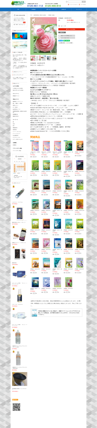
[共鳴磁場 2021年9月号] (46, 266)
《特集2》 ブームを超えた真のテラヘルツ (20, 63)
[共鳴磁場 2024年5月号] (35, 169)
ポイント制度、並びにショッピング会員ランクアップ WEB (20, 78)
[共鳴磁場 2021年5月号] (57, 286)
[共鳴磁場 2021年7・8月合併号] (57, 266)
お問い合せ (48, 9)
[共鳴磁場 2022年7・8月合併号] (57, 227)
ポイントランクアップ (18, 74)
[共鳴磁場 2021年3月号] (68, 286)
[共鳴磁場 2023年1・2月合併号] (57, 208)
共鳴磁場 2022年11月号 (79, 210)
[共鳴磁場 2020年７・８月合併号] (35, 286)
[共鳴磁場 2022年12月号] (68, 208)
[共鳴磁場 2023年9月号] (57, 188)
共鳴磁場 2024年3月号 (57, 171)
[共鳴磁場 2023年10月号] (46, 188)
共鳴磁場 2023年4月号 (45, 210)
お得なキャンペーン (17, 71)
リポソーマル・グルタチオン (17, 304)
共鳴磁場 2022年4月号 (45, 249)
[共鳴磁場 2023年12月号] (79, 169)
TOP (18, 9)
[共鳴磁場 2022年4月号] (46, 247)
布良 (14, 123)
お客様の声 (63, 9)
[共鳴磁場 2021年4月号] (68, 266)
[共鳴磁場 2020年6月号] (79, 266)
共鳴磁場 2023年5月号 (34, 210)
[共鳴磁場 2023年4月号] (46, 208)
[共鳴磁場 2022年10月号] (35, 227)
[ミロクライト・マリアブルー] (17, 200)
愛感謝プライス (16, 95)
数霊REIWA (14, 262)
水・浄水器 (15, 107)
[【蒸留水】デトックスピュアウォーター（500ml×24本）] (17, 365)
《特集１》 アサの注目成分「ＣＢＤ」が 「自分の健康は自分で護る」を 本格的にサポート (20, 67)
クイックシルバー (16, 133)
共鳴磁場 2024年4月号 (45, 171)
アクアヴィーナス (16, 137)
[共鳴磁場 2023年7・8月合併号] (68, 188)
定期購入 (15, 145)
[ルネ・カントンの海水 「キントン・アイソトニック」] (17, 322)
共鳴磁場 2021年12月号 (68, 249)
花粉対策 (15, 129)
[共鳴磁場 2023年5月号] (35, 208)
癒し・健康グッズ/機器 (17, 103)
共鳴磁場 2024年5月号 (34, 171)
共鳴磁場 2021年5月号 (57, 288)
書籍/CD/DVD (15, 116)
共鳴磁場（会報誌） (51, 15)
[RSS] (15, 399)
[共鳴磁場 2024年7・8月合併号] (68, 149)
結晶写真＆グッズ (16, 109)
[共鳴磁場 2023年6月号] (79, 188)
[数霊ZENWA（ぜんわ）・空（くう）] (17, 220)
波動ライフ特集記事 (17, 52)
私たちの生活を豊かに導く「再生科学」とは (20, 55)
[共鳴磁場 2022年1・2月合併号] (57, 247)
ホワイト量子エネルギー (18, 139)
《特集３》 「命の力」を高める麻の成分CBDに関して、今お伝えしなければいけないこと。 (20, 59)
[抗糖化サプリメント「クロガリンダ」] (17, 240)
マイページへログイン (74, 4)
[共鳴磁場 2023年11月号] (35, 188)
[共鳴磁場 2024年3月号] (57, 169)
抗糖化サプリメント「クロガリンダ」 (19, 242)
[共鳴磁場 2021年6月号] (46, 286)
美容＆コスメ (15, 105)
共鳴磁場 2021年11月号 (79, 249)
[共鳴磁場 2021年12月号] (68, 247)
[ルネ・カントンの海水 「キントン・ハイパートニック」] (17, 280)
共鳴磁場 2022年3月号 (34, 249)
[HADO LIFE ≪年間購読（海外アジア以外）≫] (57, 149)
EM (13, 125)
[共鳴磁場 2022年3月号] (35, 247)
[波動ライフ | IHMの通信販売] (18, 4)
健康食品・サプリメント (18, 101)
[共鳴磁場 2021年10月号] (35, 266)
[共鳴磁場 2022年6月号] (68, 227)
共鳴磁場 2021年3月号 (68, 288)
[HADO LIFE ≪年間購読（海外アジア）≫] (46, 149)
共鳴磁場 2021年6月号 (45, 288)
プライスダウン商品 (17, 150)
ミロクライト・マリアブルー (17, 202)
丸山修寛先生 (15, 135)
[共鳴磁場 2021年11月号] (79, 247)
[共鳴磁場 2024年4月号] (46, 169)
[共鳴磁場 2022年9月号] (46, 227)
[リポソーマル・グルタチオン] (17, 302)
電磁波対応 (15, 127)
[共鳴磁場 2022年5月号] (79, 227)
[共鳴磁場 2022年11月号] (79, 208)
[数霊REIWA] (17, 260)
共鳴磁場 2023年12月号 (79, 171)
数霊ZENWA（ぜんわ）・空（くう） (19, 222)
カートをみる (83, 4)
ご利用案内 (33, 9)
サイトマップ (79, 9)
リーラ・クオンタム (17, 131)
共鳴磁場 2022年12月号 (68, 210)
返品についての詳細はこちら (66, 35)
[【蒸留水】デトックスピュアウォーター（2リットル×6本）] (17, 343)
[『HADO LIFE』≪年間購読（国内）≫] (35, 149)
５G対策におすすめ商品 (18, 88)
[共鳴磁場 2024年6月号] (79, 149)
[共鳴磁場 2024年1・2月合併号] (68, 169)
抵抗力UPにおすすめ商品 (18, 90)
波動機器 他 (15, 114)
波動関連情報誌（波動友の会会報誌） (40, 15)
